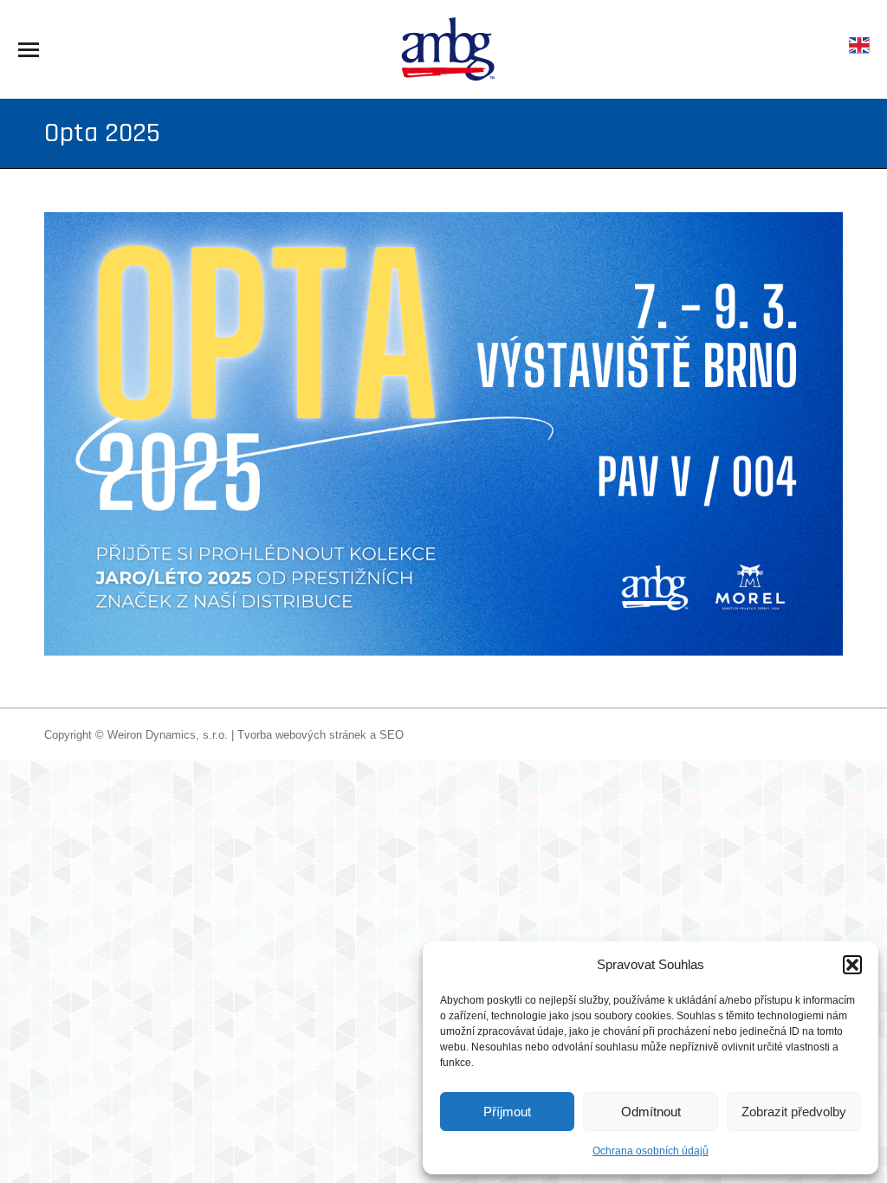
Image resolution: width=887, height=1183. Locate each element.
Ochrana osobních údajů (650, 1151)
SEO (391, 734)
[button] (852, 964)
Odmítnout (651, 1111)
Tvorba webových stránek (301, 734)
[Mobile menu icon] (28, 50)
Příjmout (507, 1111)
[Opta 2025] (443, 434)
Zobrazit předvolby (793, 1111)
